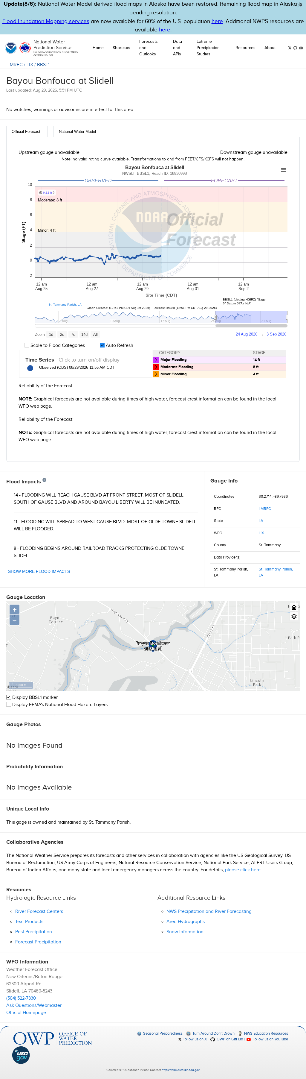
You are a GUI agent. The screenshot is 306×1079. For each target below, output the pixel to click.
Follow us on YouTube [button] (270, 1039)
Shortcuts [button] (121, 47)
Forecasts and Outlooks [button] (148, 48)
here (217, 21)
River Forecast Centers (39, 911)
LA (261, 520)
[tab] (27, 131)
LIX (30, 65)
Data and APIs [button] (177, 48)
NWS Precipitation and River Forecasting (209, 911)
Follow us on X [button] (194, 1039)
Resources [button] (245, 47)
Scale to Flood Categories (57, 345)
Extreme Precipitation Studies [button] (208, 48)
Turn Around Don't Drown (213, 1033)
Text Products (29, 922)
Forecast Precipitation (38, 942)
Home (98, 47)
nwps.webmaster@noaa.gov (180, 1070)
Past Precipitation (33, 932)
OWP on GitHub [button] (229, 1039)
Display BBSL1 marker (34, 697)
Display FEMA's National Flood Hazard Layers (59, 705)
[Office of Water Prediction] (52, 1038)
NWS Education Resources (265, 1033)
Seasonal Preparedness (162, 1033)
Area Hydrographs (185, 922)
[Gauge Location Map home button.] (294, 607)
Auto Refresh (119, 345)
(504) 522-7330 (21, 998)
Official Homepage (26, 1013)
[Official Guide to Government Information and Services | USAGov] (52, 1055)
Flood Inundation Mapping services (45, 21)
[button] (299, 5)
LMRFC (15, 65)
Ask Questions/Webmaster (34, 1005)
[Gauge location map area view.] (294, 616)
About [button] (270, 47)
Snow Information (185, 932)
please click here (243, 870)
